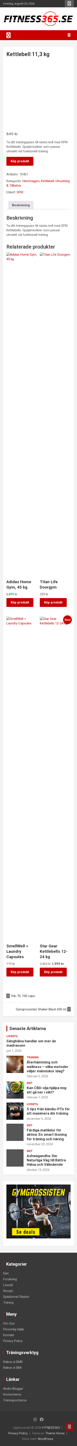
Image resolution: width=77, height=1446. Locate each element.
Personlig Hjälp (13, 1329)
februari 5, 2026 (37, 1076)
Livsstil (12, 1036)
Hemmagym (31, 181)
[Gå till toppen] (69, 1426)
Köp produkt (20, 161)
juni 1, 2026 (14, 1050)
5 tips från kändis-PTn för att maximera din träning (48, 1111)
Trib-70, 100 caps (23, 996)
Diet (30, 1083)
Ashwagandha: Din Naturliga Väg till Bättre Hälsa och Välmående (46, 1160)
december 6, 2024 (39, 1118)
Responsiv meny (69, 3)
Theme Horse (55, 1433)
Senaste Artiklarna (27, 1028)
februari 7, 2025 (37, 1097)
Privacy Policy (12, 1341)
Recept (8, 1291)
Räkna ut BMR (13, 1362)
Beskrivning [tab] (21, 205)
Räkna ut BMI (12, 1368)
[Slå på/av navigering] (8, 35)
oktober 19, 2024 (38, 1170)
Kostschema (12, 1394)
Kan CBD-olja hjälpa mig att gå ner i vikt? (46, 1090)
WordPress (45, 1439)
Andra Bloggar (13, 1389)
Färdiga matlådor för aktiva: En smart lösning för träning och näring (47, 1134)
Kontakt (8, 1335)
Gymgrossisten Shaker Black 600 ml (41, 1009)
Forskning (10, 1279)
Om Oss (9, 1323)
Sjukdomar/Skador (16, 1297)
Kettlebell (47, 181)
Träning (33, 1057)
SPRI (20, 192)
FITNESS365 (51, 1428)
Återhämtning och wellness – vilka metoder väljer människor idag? (47, 1066)
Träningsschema (15, 1400)
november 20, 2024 (40, 1144)
